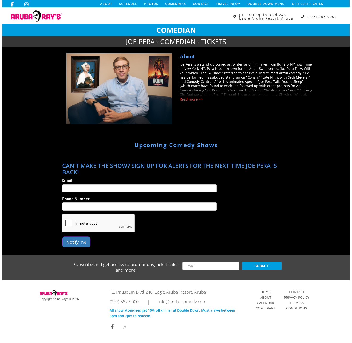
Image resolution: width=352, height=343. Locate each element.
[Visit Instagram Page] (26, 4)
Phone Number (76, 198)
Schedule (128, 3)
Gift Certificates (307, 3)
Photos (151, 3)
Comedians (175, 3)
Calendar (265, 302)
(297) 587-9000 (322, 16)
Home (266, 292)
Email (67, 180)
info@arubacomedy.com (182, 301)
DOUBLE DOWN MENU (266, 3)
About (106, 3)
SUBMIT (262, 266)
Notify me (76, 242)
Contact (201, 3)
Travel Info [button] (227, 3)
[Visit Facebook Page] (12, 4)
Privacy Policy (296, 297)
